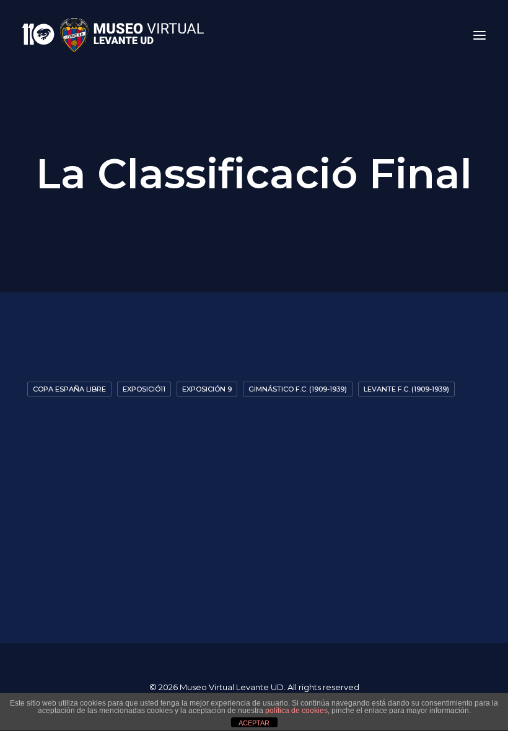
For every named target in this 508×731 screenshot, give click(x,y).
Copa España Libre (69, 389)
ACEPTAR (254, 723)
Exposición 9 (207, 389)
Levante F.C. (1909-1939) (406, 389)
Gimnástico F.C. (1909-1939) (297, 389)
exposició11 (144, 389)
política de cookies (296, 710)
